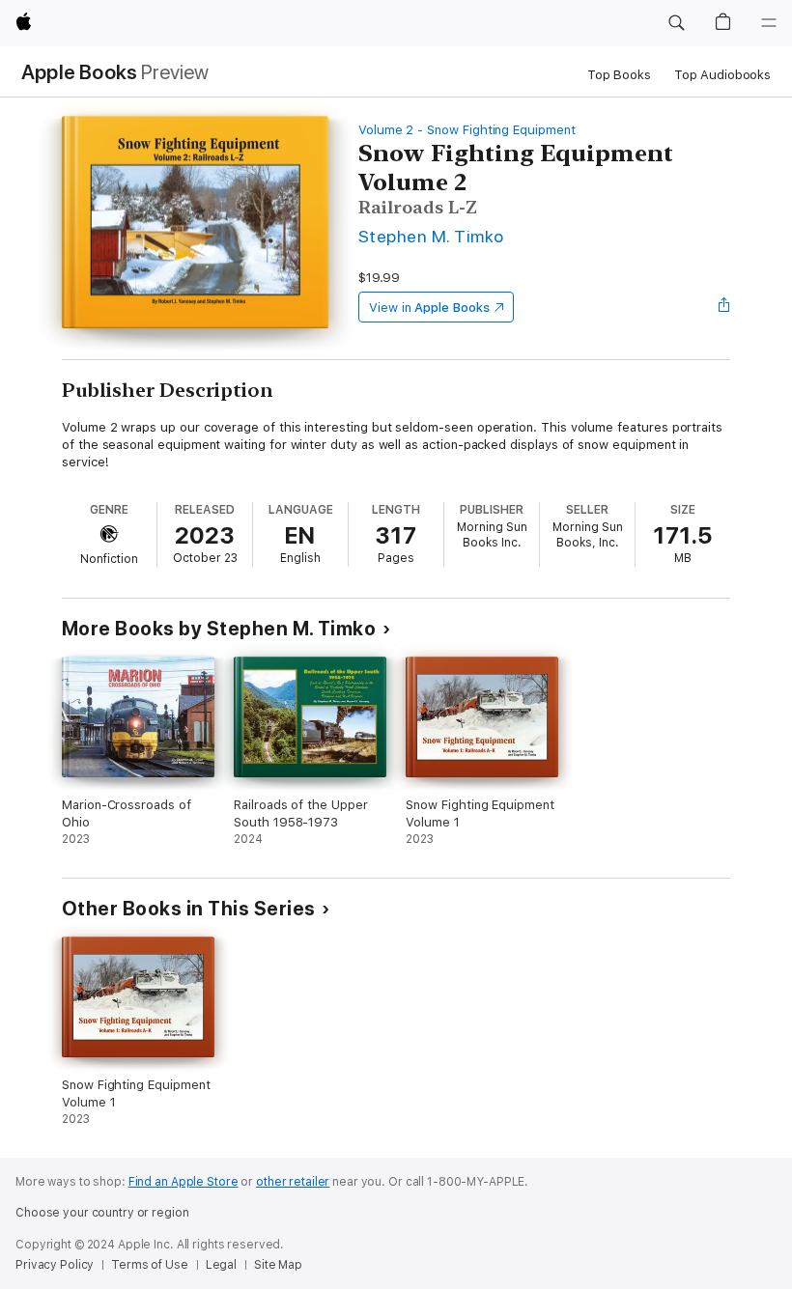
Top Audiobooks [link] (722, 75)
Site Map (278, 1265)
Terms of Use (149, 1265)
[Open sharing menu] (724, 307)
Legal (221, 1265)
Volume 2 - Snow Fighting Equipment (467, 130)
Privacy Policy (54, 1265)
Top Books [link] (619, 75)
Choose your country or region (102, 1212)
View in (429, 307)
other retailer (292, 1182)
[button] (676, 23)
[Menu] (769, 23)
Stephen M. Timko (431, 236)
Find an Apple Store (183, 1182)
